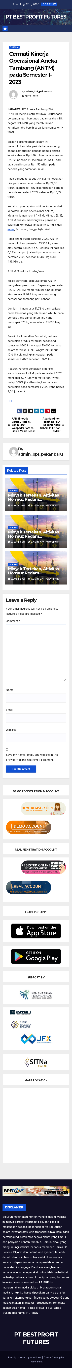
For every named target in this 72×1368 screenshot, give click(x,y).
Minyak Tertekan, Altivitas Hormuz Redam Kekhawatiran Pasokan (33, 499)
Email (9, 709)
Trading (14, 47)
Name (9, 689)
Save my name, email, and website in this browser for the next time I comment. (32, 757)
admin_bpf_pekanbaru (39, 91)
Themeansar (35, 1361)
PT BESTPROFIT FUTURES (36, 17)
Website (11, 729)
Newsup (56, 1357)
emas (11, 229)
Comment (13, 621)
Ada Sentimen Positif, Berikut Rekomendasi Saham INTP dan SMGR (50, 425)
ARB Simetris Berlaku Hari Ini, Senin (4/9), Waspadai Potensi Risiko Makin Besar (23, 425)
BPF (10, 401)
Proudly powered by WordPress (25, 1357)
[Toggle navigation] (38, 28)
